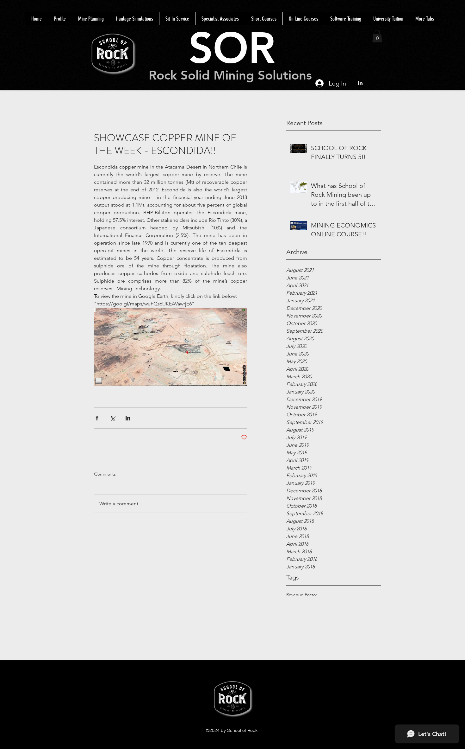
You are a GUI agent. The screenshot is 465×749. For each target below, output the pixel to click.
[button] (377, 36)
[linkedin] (360, 83)
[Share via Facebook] (97, 418)
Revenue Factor (301, 595)
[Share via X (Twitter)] (112, 418)
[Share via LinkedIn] (128, 418)
